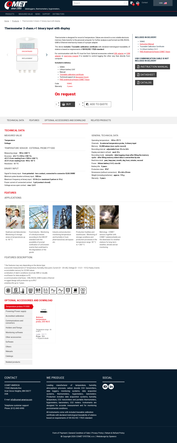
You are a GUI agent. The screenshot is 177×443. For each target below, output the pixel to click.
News (37, 14)
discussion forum (82, 77)
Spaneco (112, 436)
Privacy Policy (98, 433)
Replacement (27, 58)
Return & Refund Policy (115, 433)
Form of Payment (59, 433)
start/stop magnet (71, 56)
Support (46, 14)
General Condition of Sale (79, 433)
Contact (145, 3)
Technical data (15, 120)
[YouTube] (105, 388)
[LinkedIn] (111, 388)
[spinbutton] (57, 104)
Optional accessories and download (65, 120)
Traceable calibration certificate (72, 74)
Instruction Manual (147, 44)
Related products (101, 120)
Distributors (58, 14)
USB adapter (119, 53)
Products (9, 14)
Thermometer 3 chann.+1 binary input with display (41, 21)
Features (34, 120)
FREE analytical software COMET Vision (75, 80)
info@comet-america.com (21, 400)
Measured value (26, 14)
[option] (27, 55)
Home (6, 21)
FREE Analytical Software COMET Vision (155, 52)
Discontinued (27, 51)
